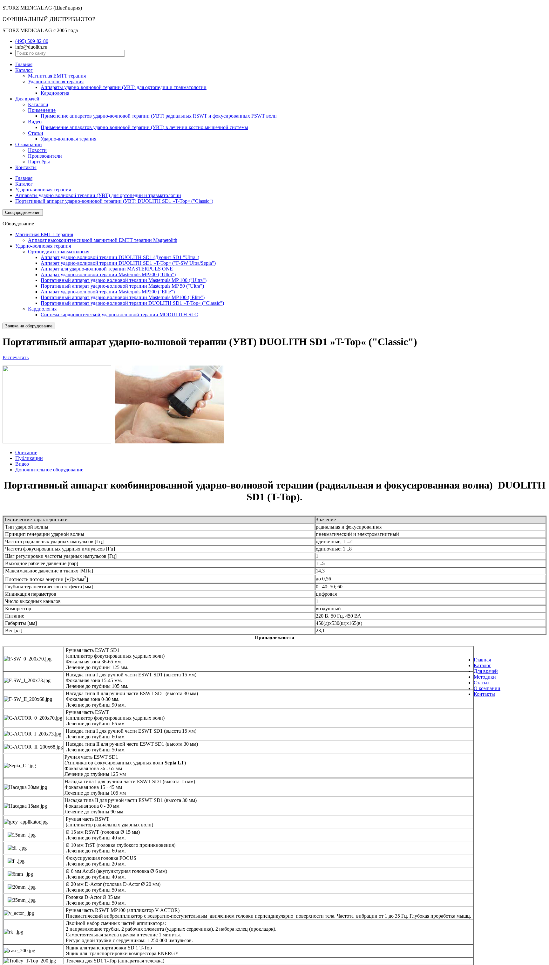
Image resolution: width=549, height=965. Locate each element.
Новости (37, 150)
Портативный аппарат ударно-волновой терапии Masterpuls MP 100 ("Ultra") (124, 280)
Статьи (35, 133)
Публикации (29, 458)
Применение (42, 110)
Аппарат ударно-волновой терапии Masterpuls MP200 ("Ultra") (108, 274)
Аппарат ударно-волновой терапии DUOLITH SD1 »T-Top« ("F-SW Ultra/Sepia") (128, 263)
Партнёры (39, 161)
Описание (26, 452)
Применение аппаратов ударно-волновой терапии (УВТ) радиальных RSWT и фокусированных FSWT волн (159, 116)
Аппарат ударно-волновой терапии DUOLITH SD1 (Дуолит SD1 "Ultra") (120, 257)
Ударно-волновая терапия (56, 81)
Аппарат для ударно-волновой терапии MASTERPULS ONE (107, 268)
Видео (35, 121)
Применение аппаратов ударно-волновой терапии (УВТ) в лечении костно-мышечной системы (144, 127)
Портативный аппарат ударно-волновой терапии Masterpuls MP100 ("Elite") (123, 297)
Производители (45, 156)
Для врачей (27, 98)
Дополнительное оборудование (49, 469)
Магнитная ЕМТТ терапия (57, 76)
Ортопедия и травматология (58, 251)
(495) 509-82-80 (31, 41)
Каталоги (38, 104)
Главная (23, 64)
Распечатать (16, 357)
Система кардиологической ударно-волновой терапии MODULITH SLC (119, 314)
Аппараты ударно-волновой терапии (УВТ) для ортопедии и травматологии (124, 87)
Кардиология (55, 93)
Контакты (26, 167)
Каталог (24, 70)
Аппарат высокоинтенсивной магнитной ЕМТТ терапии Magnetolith (102, 240)
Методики (485, 677)
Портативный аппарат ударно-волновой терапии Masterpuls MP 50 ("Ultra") (122, 286)
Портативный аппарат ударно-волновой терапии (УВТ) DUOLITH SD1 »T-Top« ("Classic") (114, 201)
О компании (28, 144)
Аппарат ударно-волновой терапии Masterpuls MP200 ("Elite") (108, 291)
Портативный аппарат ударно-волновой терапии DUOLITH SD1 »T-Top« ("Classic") (132, 303)
